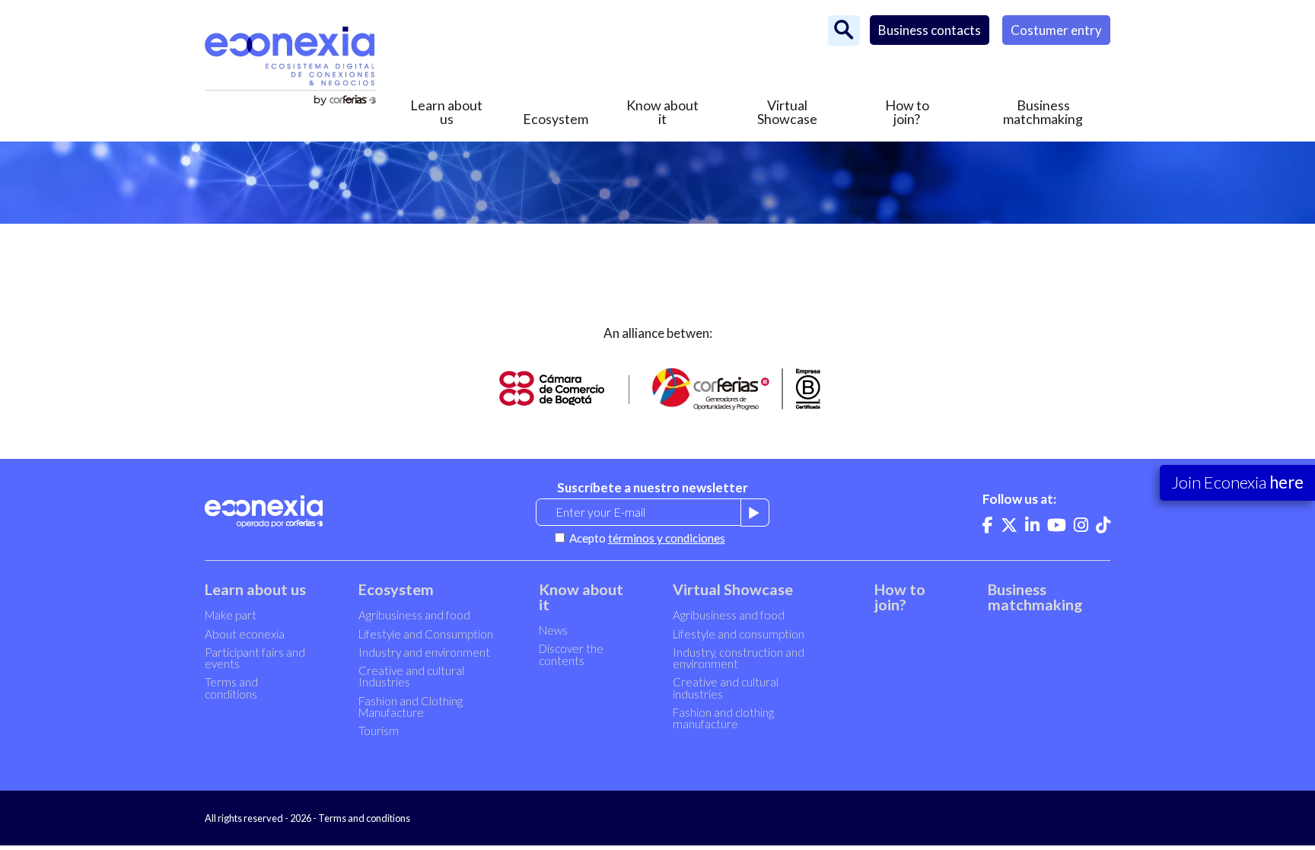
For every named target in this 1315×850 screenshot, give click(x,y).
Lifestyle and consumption (738, 634)
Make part (230, 615)
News (553, 630)
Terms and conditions (231, 687)
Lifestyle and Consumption (425, 634)
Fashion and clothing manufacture (723, 718)
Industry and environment (424, 652)
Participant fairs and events (255, 657)
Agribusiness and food (414, 615)
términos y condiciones (666, 538)
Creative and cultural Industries (411, 676)
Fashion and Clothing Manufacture (410, 706)
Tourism (378, 730)
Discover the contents (571, 654)
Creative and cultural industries (725, 687)
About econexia (245, 634)
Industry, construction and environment (738, 657)
